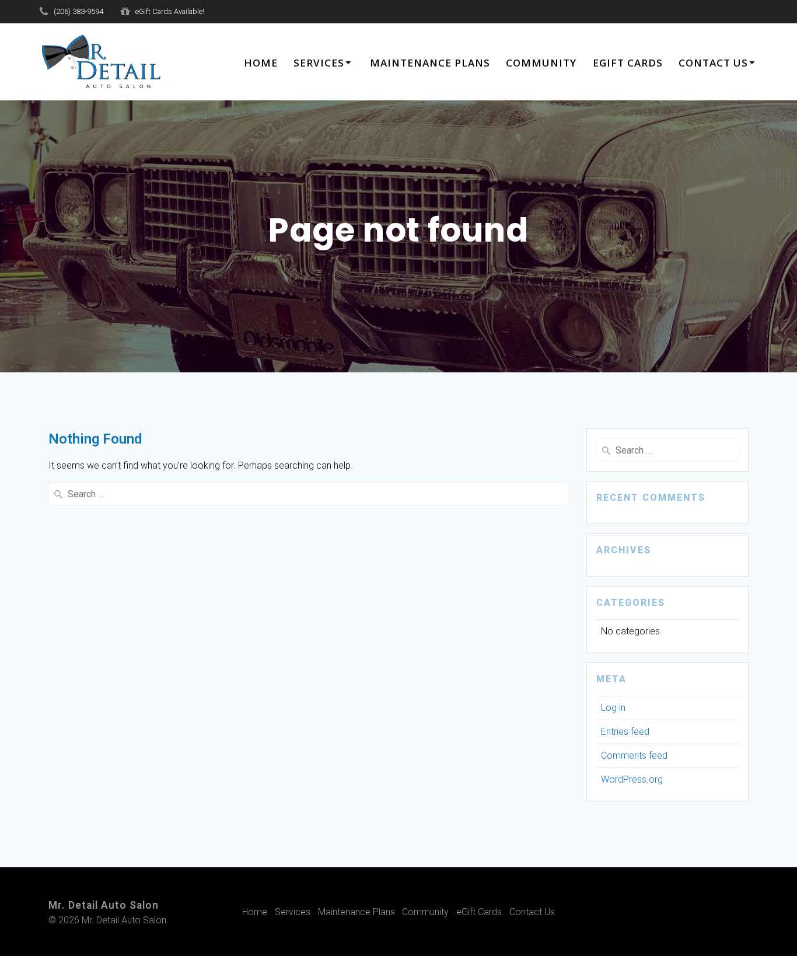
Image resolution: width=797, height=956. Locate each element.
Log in (613, 707)
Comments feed (634, 755)
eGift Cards (628, 62)
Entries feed (625, 731)
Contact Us (713, 62)
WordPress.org (632, 779)
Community (541, 62)
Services (318, 62)
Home (261, 62)
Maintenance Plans (430, 62)
